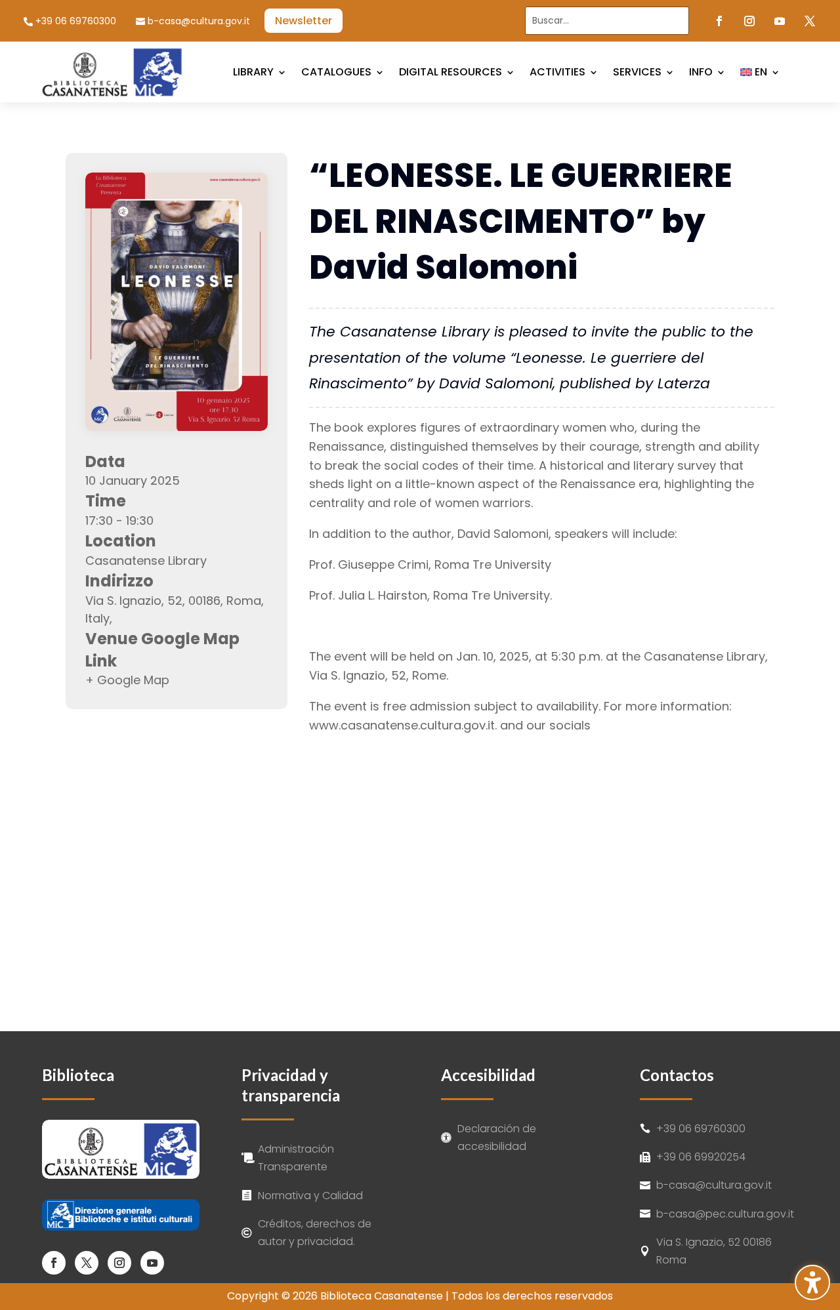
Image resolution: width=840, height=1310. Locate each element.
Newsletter (303, 20)
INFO (701, 71)
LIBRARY (253, 71)
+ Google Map (127, 680)
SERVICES (637, 71)
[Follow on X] (809, 20)
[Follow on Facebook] (719, 20)
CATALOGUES (336, 71)
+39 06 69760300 (75, 21)
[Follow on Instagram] (749, 20)
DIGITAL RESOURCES (450, 71)
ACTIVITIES (557, 71)
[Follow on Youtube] (779, 20)
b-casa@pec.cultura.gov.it (725, 1213)
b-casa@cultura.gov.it (199, 21)
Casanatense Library (146, 560)
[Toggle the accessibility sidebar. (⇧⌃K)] (812, 1282)
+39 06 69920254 (701, 1156)
